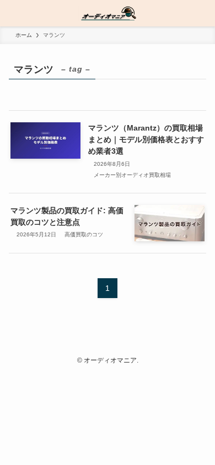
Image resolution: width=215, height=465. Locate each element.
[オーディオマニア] (107, 13)
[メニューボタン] (13, 13)
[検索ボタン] (202, 13)
